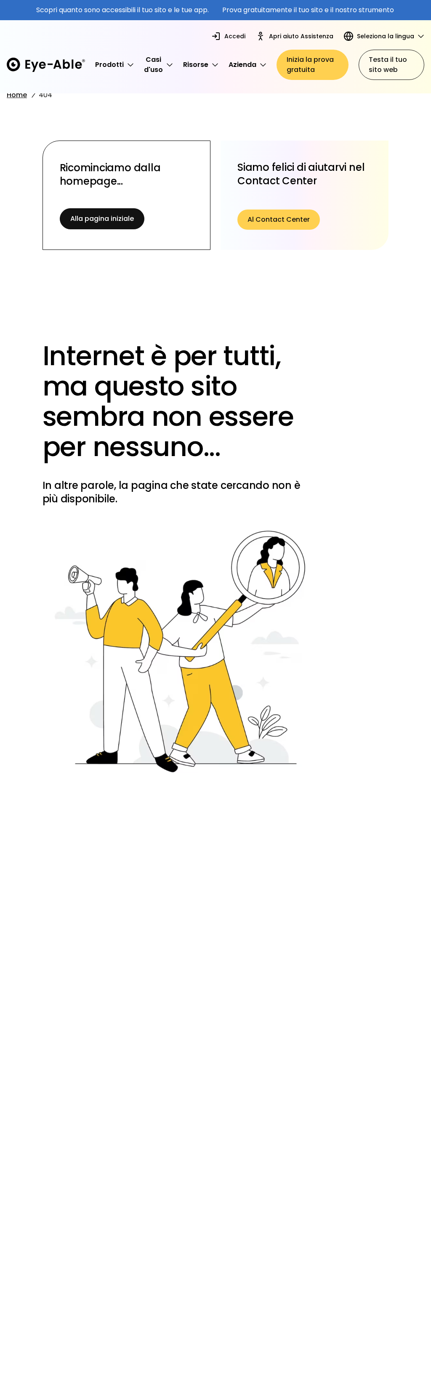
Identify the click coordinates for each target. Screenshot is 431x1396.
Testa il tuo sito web (388, 64)
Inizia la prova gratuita (310, 64)
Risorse (195, 64)
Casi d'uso (153, 64)
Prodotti (109, 64)
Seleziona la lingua (385, 36)
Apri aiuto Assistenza (301, 36)
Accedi (234, 36)
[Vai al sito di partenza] (46, 65)
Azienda (242, 64)
